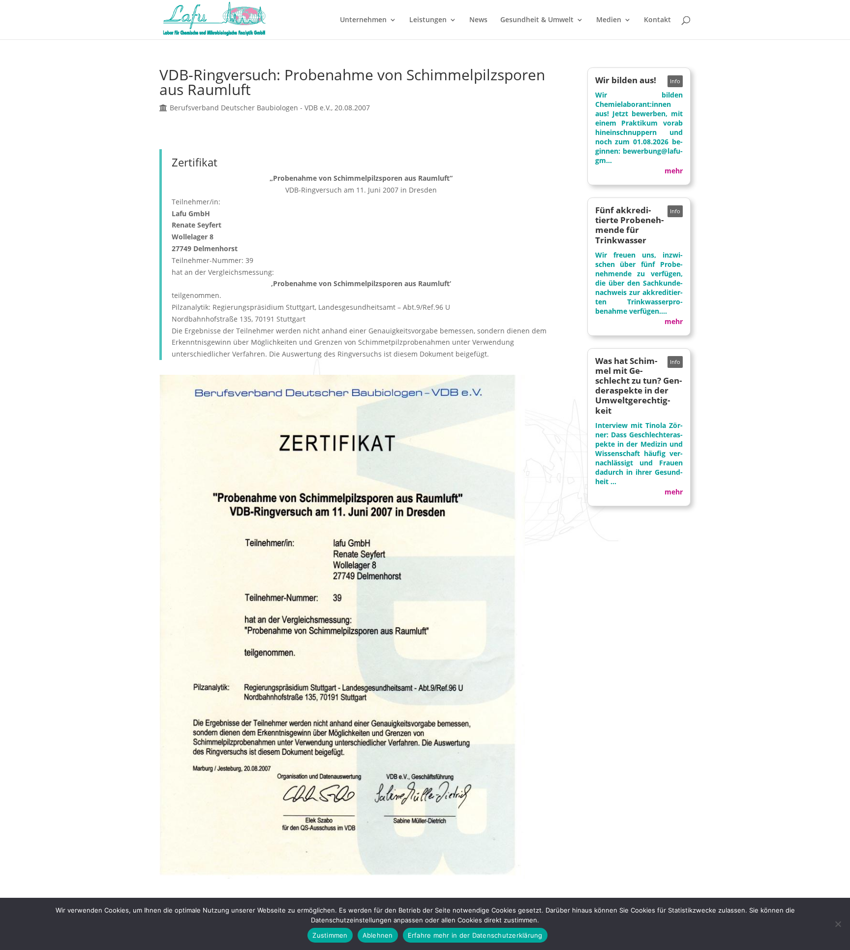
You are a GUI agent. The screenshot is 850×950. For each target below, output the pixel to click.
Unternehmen (363, 20)
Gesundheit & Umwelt (537, 20)
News (478, 20)
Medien (608, 20)
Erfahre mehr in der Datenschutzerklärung (475, 935)
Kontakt (657, 20)
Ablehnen (378, 935)
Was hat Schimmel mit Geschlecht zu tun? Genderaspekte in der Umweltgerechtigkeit (638, 385)
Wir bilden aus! (625, 80)
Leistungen (428, 20)
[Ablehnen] (838, 924)
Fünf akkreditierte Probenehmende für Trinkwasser (629, 224)
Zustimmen (329, 935)
